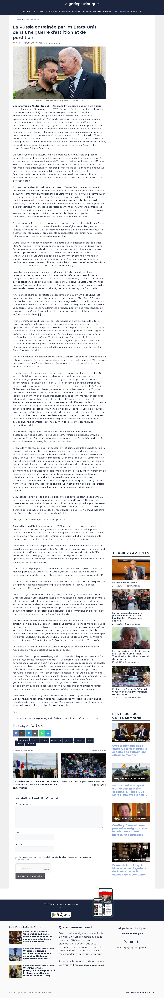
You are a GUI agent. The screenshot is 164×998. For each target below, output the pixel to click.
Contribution (121, 11)
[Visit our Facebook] (126, 941)
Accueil (27, 11)
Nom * (19, 832)
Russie (20, 743)
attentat (24, 740)
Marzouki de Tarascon (124, 582)
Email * (19, 844)
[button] (140, 11)
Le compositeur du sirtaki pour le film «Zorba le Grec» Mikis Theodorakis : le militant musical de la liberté (131, 655)
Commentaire (23, 804)
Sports (97, 11)
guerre (68, 740)
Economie (64, 11)
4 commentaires (132, 586)
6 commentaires (132, 624)
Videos (107, 11)
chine (34, 740)
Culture (86, 11)
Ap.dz (134, 11)
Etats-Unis (56, 740)
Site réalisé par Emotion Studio (140, 992)
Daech (44, 740)
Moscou (79, 740)
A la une (38, 11)
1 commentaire (132, 662)
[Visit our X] (138, 941)
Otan (89, 740)
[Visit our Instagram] (132, 941)
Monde (76, 11)
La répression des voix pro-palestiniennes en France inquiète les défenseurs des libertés (128, 617)
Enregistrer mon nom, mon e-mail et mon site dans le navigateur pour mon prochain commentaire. (55, 858)
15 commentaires (133, 698)
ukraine (30, 743)
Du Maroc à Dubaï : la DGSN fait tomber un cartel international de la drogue (130, 692)
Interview (51, 11)
